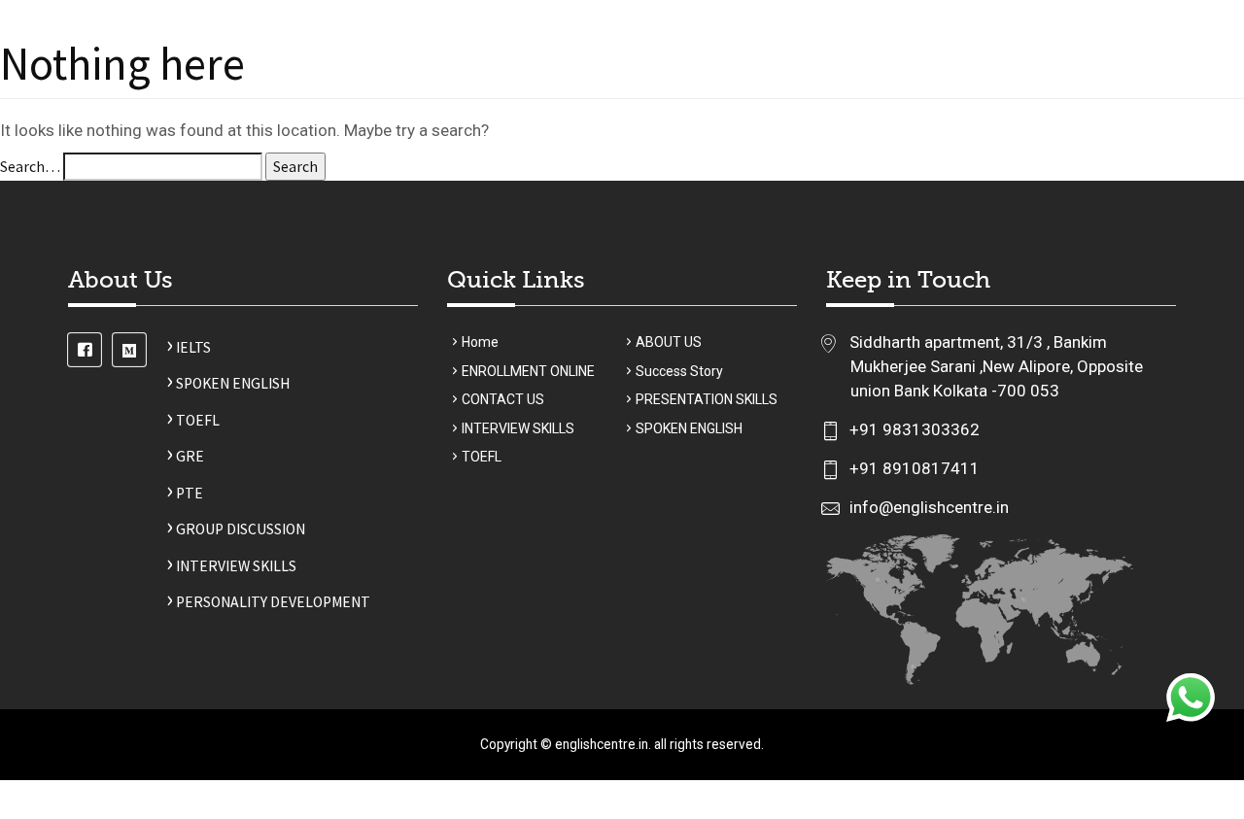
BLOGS (1034, 81)
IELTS (188, 347)
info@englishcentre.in (927, 507)
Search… (30, 166)
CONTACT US (1113, 81)
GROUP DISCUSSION (235, 529)
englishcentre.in (601, 744)
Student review (941, 81)
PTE (184, 493)
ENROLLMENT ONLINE (528, 371)
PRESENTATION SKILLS (707, 399)
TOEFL (193, 420)
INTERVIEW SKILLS (231, 566)
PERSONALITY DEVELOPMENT (268, 602)
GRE (185, 456)
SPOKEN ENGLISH (228, 383)
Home (450, 81)
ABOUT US (519, 81)
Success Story (821, 81)
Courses (598, 81)
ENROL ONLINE (708, 81)
